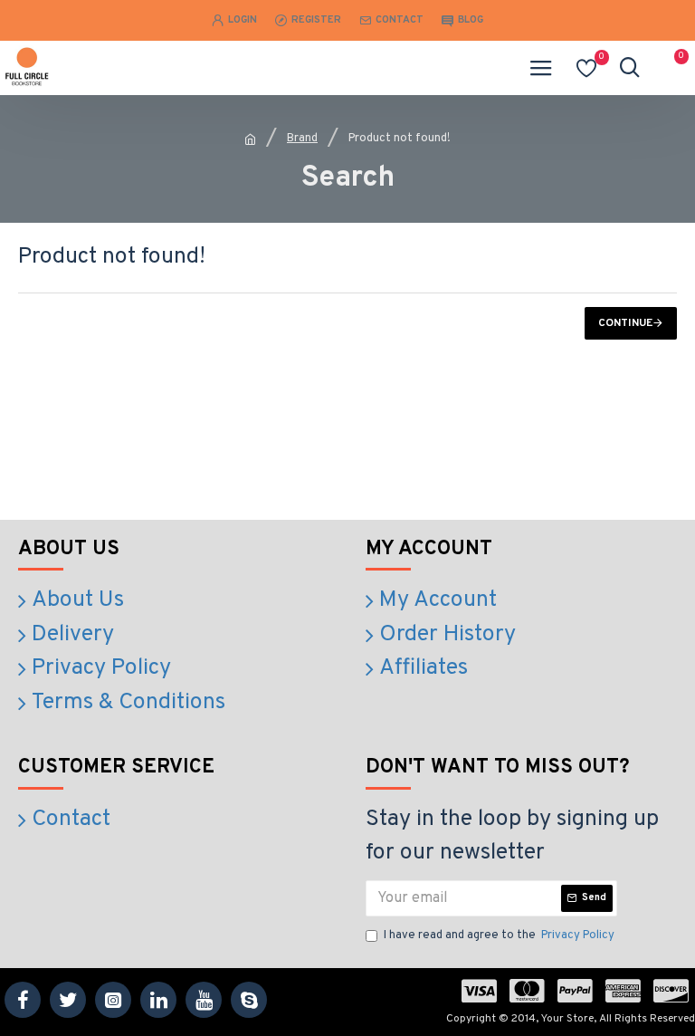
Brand (302, 138)
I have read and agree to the (499, 935)
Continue (625, 323)
